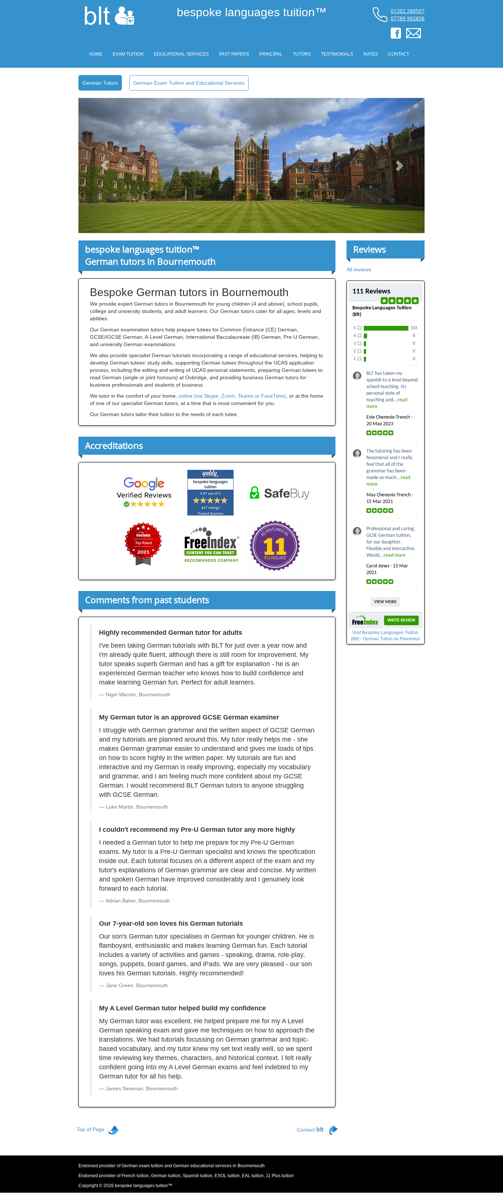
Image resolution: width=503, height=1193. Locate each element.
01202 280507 (408, 10)
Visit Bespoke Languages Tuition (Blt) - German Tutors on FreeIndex (385, 635)
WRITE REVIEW (401, 620)
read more (394, 555)
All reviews (359, 269)
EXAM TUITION (128, 54)
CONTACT (398, 54)
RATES (370, 54)
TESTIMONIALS (337, 54)
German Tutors (100, 83)
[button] (104, 165)
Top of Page (91, 1129)
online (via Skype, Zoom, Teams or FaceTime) (232, 396)
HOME (95, 54)
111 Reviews (371, 291)
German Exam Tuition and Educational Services (189, 83)
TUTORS (302, 54)
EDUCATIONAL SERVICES (181, 54)
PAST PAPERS (234, 54)
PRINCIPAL (270, 54)
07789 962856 (408, 18)
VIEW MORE (385, 602)
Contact (310, 1129)
